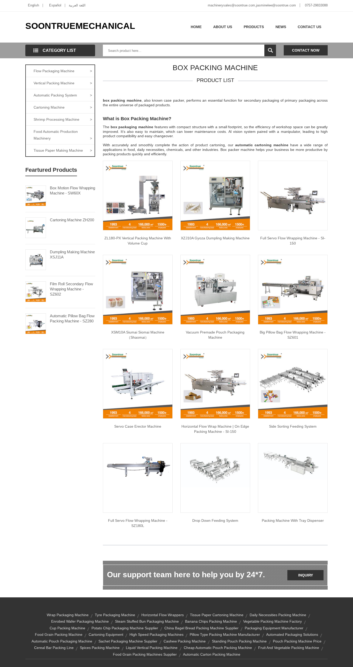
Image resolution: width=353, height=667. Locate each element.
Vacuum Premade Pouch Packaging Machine (215, 334)
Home (196, 27)
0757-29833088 (316, 5)
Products (254, 27)
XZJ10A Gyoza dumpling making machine (215, 238)
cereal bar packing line (54, 648)
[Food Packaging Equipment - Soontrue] (137, 289)
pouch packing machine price (297, 641)
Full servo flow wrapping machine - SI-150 (292, 240)
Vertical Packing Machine (63, 83)
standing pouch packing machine (239, 641)
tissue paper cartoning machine (216, 615)
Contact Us (309, 27)
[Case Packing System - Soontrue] (292, 383)
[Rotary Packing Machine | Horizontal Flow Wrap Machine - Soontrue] (215, 383)
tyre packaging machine (115, 615)
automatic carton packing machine (211, 654)
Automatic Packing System (63, 95)
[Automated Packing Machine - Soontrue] (292, 289)
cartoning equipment (106, 634)
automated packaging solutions (292, 634)
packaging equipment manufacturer (274, 628)
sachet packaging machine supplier (127, 641)
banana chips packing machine (211, 621)
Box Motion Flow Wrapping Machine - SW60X (72, 190)
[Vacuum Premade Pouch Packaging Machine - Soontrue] (215, 289)
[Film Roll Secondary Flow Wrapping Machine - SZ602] (36, 291)
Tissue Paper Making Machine (63, 150)
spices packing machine (100, 648)
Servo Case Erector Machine (137, 426)
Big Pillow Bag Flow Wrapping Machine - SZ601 (293, 334)
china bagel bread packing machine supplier (201, 628)
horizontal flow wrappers (162, 615)
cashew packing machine (185, 641)
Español (55, 5)
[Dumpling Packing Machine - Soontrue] (215, 195)
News (280, 27)
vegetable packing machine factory (272, 621)
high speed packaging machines (156, 634)
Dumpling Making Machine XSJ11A (72, 254)
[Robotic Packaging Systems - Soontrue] (215, 465)
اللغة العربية (77, 5)
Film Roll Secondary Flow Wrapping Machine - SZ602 (71, 289)
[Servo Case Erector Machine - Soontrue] (137, 383)
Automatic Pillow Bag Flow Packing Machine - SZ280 (72, 318)
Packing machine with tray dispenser (293, 520)
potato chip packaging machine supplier (124, 628)
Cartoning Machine (63, 107)
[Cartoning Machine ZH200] (36, 227)
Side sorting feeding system (293, 426)
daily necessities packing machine (278, 615)
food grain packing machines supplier (145, 654)
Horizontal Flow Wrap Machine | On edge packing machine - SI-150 (215, 429)
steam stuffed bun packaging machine (147, 621)
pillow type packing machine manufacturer (225, 634)
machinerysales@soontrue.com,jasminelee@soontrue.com (252, 5)
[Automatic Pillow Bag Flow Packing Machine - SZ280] (36, 323)
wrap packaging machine (68, 615)
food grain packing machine (58, 634)
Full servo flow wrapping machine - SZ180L (137, 523)
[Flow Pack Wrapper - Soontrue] (292, 195)
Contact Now (305, 50)
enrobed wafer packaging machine (80, 621)
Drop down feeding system (215, 520)
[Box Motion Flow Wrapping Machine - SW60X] (36, 195)
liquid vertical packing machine (152, 648)
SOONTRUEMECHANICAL (80, 26)
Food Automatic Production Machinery (63, 134)
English (33, 5)
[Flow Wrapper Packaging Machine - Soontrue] (137, 462)
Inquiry (305, 575)
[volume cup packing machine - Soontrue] (137, 195)
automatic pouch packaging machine (62, 641)
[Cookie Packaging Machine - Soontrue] (292, 461)
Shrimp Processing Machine (63, 119)
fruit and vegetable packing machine (288, 648)
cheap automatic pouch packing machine (218, 648)
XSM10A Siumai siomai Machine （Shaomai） (137, 334)
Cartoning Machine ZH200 (72, 220)
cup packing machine (67, 628)
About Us (222, 27)
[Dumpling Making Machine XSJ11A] (36, 259)
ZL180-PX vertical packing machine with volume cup (137, 240)
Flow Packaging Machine (63, 71)
